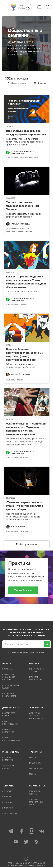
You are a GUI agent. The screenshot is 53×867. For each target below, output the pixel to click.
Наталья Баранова (20, 224)
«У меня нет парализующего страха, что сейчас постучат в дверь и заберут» (24, 506)
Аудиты (32, 758)
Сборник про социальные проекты (8, 677)
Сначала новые (18, 83)
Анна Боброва (18, 527)
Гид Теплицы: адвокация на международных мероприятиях (26, 132)
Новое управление (29, 157)
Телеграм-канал (11, 831)
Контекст (10, 379)
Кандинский (35, 763)
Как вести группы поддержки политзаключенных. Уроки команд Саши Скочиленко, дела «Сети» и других (26, 282)
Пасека (32, 774)
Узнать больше (23, 590)
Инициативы (12, 157)
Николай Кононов (20, 374)
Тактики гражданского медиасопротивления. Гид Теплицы (22, 206)
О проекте (7, 791)
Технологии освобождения (19, 232)
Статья (23, 304)
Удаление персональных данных (36, 802)
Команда (6, 797)
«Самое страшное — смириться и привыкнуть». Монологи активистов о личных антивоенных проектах (26, 429)
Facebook (21, 831)
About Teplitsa (9, 814)
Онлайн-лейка (36, 769)
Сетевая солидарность (17, 228)
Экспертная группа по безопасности (36, 716)
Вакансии (7, 802)
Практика (7, 669)
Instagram (32, 831)
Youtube (16, 842)
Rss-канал (37, 842)
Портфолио (8, 808)
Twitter (26, 842)
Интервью (24, 457)
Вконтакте (42, 831)
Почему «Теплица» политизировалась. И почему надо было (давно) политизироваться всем (24, 354)
